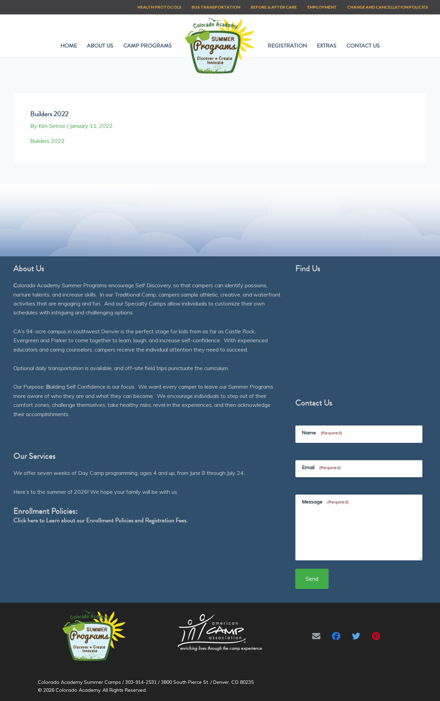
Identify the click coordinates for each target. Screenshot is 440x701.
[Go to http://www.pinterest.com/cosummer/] (376, 636)
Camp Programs (147, 46)
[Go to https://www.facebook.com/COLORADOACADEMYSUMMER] (336, 636)
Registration (287, 46)
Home (68, 46)
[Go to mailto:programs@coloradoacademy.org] (316, 636)
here (33, 520)
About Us (100, 46)
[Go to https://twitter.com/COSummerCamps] (356, 636)
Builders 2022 (47, 140)
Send (312, 578)
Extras (327, 46)
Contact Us (363, 46)
